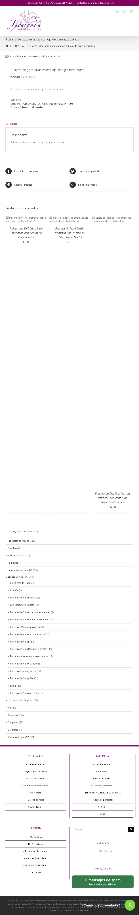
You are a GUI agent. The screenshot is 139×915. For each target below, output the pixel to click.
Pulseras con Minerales (31, 107)
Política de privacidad (102, 799)
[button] (130, 905)
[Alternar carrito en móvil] (117, 12)
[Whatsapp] (105, 851)
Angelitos (13, 548)
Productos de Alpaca (18, 540)
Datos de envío (102, 778)
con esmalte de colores (22, 604)
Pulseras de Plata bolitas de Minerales (29, 619)
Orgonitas (13, 729)
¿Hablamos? (36, 792)
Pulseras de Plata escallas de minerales (30, 612)
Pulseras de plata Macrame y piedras (28, 649)
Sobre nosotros (102, 764)
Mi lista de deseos (36, 778)
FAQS (102, 814)
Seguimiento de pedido (36, 771)
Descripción (12, 123)
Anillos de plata (16, 555)
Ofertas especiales (102, 785)
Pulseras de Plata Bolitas (22, 597)
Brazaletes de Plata (20, 582)
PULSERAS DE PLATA (25, 46)
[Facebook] (95, 851)
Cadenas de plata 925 (19, 737)
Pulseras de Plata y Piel (22, 678)
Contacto (102, 771)
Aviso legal (35, 806)
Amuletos (13, 715)
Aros (10, 707)
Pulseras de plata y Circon (23, 671)
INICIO (8, 46)
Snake (13, 685)
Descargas (36, 872)
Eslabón (14, 590)
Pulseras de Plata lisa (21, 641)
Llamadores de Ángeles (20, 700)
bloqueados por (106, 883)
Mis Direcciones (36, 844)
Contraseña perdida (36, 858)
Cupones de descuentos (36, 785)
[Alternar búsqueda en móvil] (124, 12)
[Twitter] (100, 851)
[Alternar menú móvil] (132, 12)
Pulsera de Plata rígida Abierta (25, 627)
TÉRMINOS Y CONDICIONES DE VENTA (103, 792)
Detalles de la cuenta (36, 851)
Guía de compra (36, 764)
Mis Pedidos (36, 837)
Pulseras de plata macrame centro (27, 634)
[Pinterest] (110, 851)
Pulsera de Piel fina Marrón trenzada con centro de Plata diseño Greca (112, 498)
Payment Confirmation (36, 865)
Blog (102, 806)
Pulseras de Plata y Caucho (24, 663)
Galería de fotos (36, 799)
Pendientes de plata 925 (20, 570)
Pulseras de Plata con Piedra (58, 103)
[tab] (69, 124)
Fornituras (13, 562)
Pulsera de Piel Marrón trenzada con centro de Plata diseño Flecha (69, 233)
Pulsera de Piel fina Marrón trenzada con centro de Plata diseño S (26, 233)
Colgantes (13, 722)
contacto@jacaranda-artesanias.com (95, 2)
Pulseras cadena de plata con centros (29, 656)
